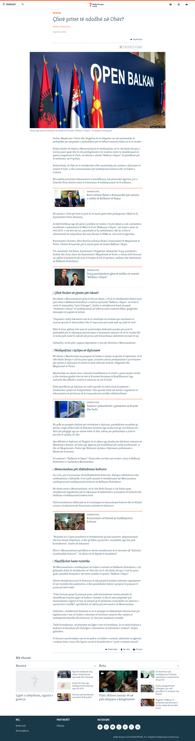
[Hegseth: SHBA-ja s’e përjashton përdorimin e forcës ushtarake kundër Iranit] (147, 702)
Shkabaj (60, 726)
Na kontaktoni (22, 731)
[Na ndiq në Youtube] (112, 726)
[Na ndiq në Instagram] (106, 726)
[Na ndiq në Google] (137, 726)
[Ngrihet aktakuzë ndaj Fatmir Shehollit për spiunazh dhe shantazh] (64, 674)
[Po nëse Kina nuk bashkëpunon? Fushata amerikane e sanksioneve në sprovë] (147, 674)
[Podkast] (179, 4)
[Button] (136, 39)
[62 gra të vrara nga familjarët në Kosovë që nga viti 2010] (64, 685)
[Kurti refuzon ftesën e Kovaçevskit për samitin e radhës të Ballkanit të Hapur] (70, 198)
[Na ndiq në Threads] (125, 726)
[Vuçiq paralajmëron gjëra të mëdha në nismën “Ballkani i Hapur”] (70, 277)
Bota (102, 666)
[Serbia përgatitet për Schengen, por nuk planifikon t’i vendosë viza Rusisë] (147, 688)
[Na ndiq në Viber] (131, 726)
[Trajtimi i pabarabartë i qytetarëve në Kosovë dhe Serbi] (70, 409)
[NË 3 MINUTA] (171, 4)
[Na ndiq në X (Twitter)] (118, 726)
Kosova (57, 13)
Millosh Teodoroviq (61, 27)
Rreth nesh (21, 726)
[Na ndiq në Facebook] (100, 726)
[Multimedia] (187, 4)
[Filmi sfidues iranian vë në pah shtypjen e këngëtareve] (118, 681)
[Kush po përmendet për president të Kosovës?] (64, 697)
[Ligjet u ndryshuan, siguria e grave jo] (35, 681)
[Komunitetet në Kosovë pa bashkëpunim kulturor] (70, 521)
